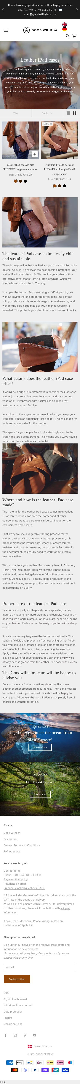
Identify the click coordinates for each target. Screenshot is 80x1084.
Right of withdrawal (15, 999)
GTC (6, 992)
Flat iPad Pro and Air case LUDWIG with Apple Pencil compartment (59, 169)
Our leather (10, 839)
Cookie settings (13, 1023)
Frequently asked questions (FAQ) (24, 888)
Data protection (13, 1011)
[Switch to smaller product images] (74, 113)
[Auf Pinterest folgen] (25, 1035)
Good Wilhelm (12, 832)
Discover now (40, 747)
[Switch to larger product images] (68, 113)
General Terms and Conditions (22, 845)
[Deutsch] (65, 29)
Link (2, 1081)
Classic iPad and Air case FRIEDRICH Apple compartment (21, 167)
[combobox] (65, 24)
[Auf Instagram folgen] (15, 1035)
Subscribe (17, 979)
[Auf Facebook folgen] (5, 1035)
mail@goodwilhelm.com (40, 14)
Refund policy (12, 851)
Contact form (12, 870)
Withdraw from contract (18, 1005)
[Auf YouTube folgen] (34, 1035)
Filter (15, 113)
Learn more (40, 794)
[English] (65, 24)
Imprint (8, 1017)
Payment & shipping (16, 879)
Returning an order (15, 883)
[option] (65, 29)
